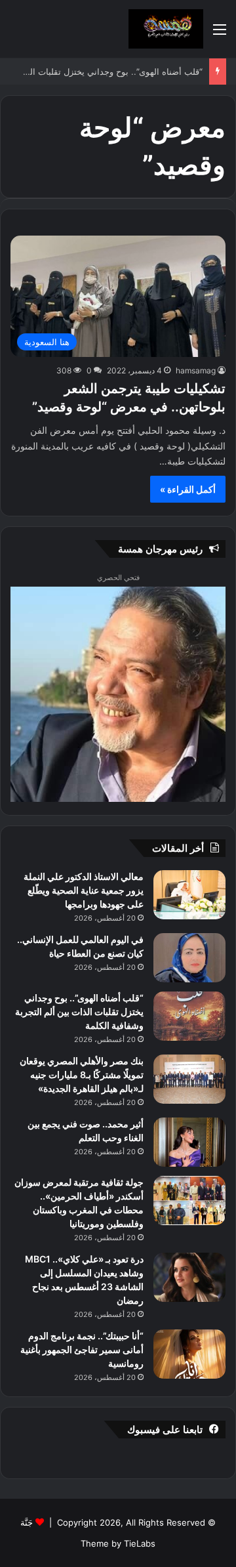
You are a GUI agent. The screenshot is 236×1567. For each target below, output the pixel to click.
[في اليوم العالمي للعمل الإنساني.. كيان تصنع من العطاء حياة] (189, 957)
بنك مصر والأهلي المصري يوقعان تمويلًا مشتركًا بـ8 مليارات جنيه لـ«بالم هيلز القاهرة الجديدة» (82, 1074)
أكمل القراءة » (188, 489)
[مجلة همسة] (165, 29)
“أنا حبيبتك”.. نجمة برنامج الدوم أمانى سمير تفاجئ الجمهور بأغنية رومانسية (82, 1349)
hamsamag (196, 370)
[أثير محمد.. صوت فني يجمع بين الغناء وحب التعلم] (189, 1142)
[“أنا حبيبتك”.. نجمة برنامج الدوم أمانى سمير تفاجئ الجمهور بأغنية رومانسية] (189, 1354)
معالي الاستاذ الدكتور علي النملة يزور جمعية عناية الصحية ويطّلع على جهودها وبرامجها (84, 890)
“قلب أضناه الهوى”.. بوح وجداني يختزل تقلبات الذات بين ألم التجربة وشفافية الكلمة (79, 1011)
